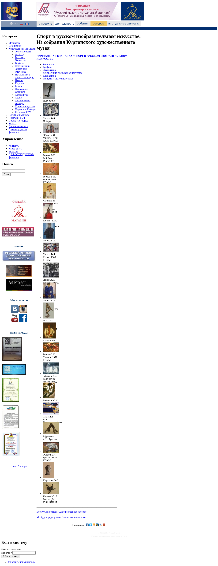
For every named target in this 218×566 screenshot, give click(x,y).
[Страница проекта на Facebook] (23, 321)
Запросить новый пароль (21, 562)
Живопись (48, 64)
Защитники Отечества (21, 70)
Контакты (14, 145)
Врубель (19, 63)
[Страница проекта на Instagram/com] (23, 312)
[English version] (27, 25)
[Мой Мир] (97, 525)
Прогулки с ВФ (17, 117)
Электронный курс (19, 115)
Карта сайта (15, 148)
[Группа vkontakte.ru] (15, 312)
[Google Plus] (104, 525)
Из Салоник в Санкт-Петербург (24, 76)
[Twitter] (90, 525)
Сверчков (20, 91)
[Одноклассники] (94, 525)
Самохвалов (21, 89)
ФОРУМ (13, 151)
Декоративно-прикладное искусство (63, 72)
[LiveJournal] (100, 525)
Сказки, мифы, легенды (23, 102)
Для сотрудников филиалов (18, 131)
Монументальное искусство (58, 78)
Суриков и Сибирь (25, 109)
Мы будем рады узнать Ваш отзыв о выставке (61, 517)
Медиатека (14, 43)
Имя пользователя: (12, 549)
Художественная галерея (22, 48)
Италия (19, 80)
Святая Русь (21, 94)
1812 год (19, 54)
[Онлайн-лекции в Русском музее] (18, 235)
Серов (18, 97)
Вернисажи (15, 45)
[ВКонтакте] (87, 525)
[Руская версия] (21, 25)
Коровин (20, 83)
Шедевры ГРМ (23, 112)
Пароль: (6, 552)
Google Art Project (18, 120)
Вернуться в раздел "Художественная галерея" (62, 511)
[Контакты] (16, 25)
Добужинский (22, 66)
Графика (47, 67)
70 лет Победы (23, 51)
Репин (18, 86)
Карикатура (49, 75)
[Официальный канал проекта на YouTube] (15, 321)
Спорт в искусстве (25, 106)
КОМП (12, 123)
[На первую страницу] (11, 25)
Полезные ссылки (18, 126)
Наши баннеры (19, 466)
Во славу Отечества (20, 59)
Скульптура (49, 70)
